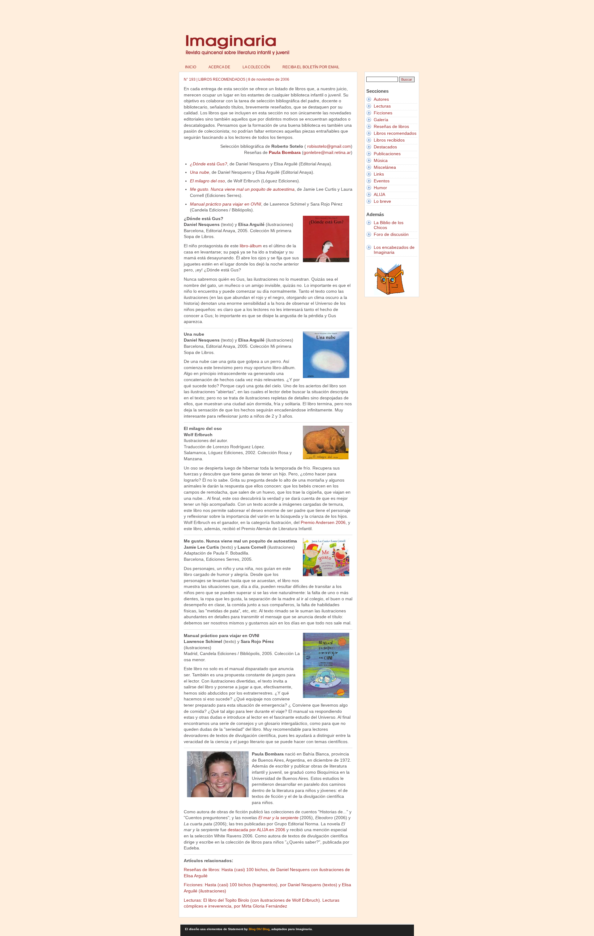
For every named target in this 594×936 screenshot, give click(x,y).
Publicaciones (387, 153)
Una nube (199, 172)
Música (381, 160)
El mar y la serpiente (278, 817)
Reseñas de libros (391, 126)
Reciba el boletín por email (310, 67)
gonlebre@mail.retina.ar (327, 152)
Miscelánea (385, 167)
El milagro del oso (207, 180)
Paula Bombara (285, 152)
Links (379, 174)
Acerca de (219, 67)
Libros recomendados (395, 133)
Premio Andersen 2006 (323, 522)
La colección (256, 67)
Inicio (190, 67)
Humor (380, 187)
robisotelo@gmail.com (329, 146)
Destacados (385, 146)
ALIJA (379, 194)
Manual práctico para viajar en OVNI (225, 204)
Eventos (382, 180)
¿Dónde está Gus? (208, 163)
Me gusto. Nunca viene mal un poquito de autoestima (242, 189)
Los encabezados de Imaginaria (394, 250)
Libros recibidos (389, 140)
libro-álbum (251, 245)
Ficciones (383, 112)
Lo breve (382, 201)
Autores (381, 99)
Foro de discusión (391, 234)
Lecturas (382, 106)
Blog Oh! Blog (259, 929)
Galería (381, 119)
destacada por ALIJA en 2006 (256, 829)
